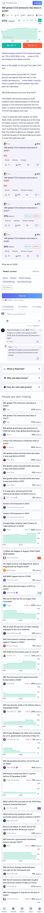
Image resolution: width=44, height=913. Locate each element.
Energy (23, 160)
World (7, 160)
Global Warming (9, 282)
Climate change (26, 190)
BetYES (10, 45)
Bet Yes (28, 216)
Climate (15, 160)
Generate (35, 271)
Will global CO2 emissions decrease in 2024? (21, 149)
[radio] (23, 20)
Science (8, 221)
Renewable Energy (24, 282)
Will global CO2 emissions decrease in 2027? (21, 209)
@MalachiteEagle (15, 350)
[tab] (8, 307)
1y (34, 330)
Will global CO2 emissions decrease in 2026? (21, 239)
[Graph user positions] (19, 20)
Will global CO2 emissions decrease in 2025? (21, 179)
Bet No (36, 216)
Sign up (37, 3)
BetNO (31, 45)
